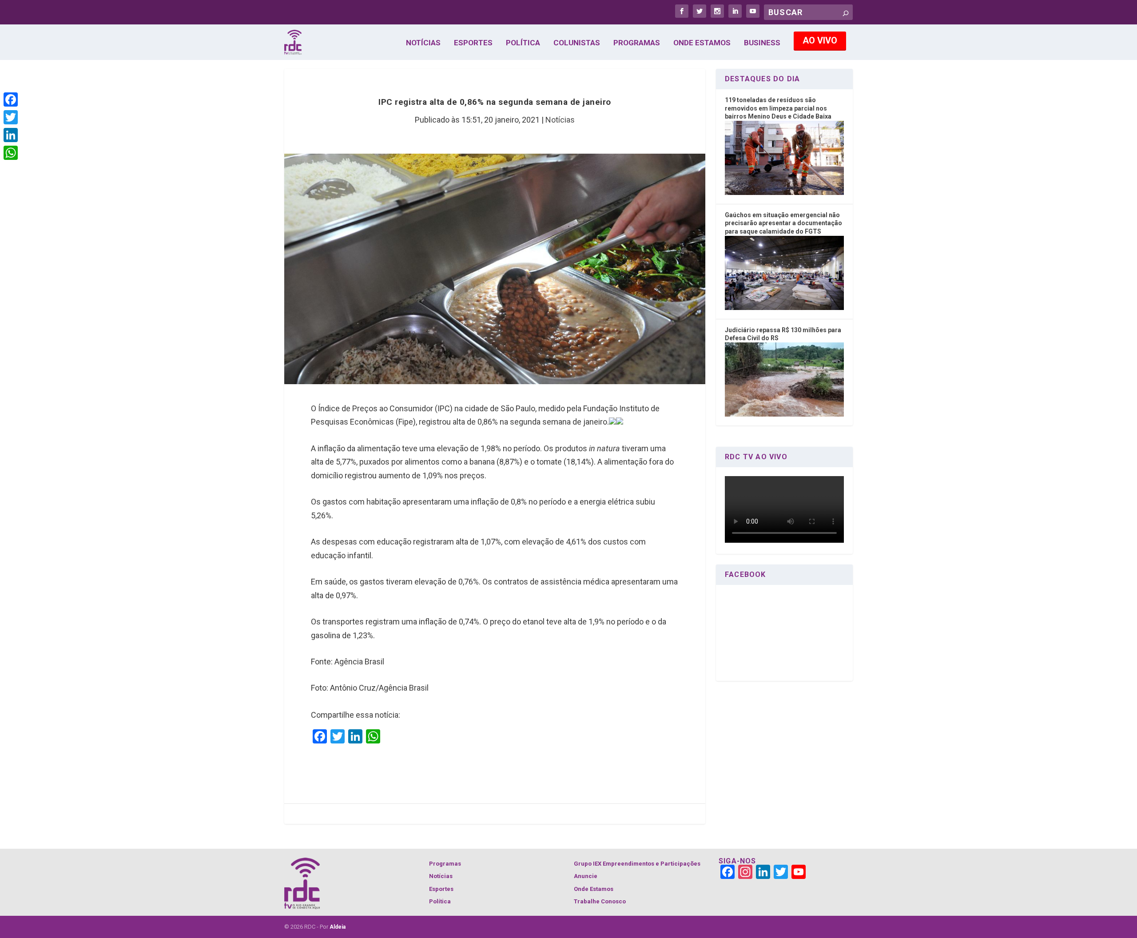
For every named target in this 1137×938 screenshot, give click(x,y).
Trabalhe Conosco (600, 901)
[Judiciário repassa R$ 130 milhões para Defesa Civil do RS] (784, 414)
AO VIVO (820, 40)
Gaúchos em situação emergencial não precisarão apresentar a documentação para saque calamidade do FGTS (783, 223)
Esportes (473, 43)
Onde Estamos (702, 43)
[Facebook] (11, 99)
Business (762, 43)
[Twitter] (11, 117)
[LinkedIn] (11, 135)
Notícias (423, 43)
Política (523, 43)
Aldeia (338, 927)
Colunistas (576, 43)
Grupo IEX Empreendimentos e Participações (637, 863)
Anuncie (585, 876)
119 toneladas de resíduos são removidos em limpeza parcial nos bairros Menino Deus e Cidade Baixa (778, 108)
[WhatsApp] (11, 153)
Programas (636, 43)
